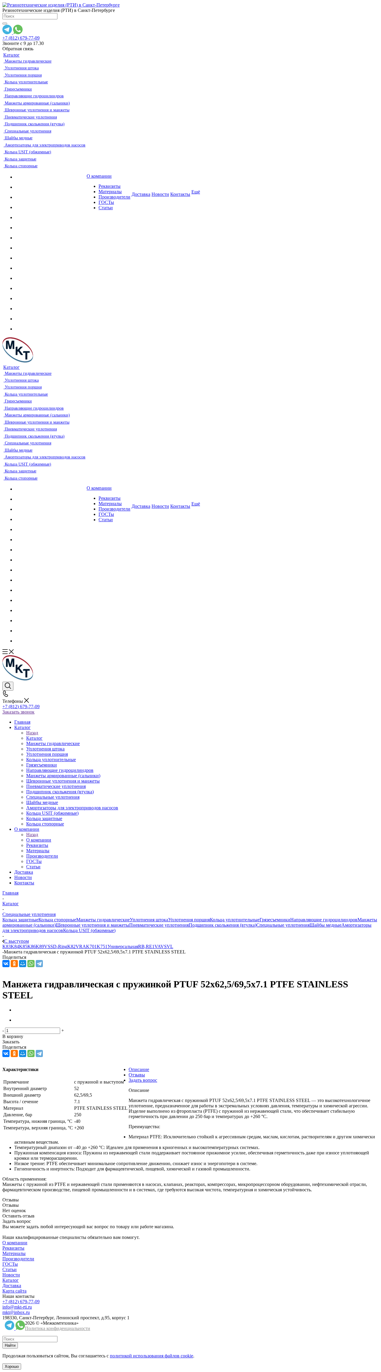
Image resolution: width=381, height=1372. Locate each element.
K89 (40, 946)
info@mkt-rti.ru (17, 1306)
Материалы (14, 1253)
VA (157, 946)
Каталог (34, 738)
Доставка (11, 1285)
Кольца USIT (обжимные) (89, 930)
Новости (11, 1274)
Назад (32, 732)
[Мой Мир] (22, 963)
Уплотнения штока (149, 919)
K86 (31, 946)
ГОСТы (10, 1264)
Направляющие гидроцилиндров (323, 919)
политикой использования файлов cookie (151, 1355)
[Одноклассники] (14, 963)
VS (163, 946)
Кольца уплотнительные (235, 919)
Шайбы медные (325, 925)
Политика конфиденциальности (57, 1328)
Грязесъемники (275, 919)
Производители (18, 1258)
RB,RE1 (146, 946)
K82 (71, 946)
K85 (23, 946)
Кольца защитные (20, 919)
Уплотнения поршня (189, 919)
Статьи (9, 1269)
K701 (91, 946)
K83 (6, 946)
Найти (10, 1345)
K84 (15, 946)
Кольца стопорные (57, 919)
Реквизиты (13, 1248)
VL (170, 946)
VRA (81, 946)
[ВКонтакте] (6, 963)
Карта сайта (14, 1290)
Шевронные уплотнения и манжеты (92, 925)
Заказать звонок (18, 711)
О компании (38, 839)
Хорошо (12, 1366)
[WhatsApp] (31, 963)
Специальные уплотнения (283, 925)
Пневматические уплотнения (159, 925)
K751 (102, 946)
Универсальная (122, 946)
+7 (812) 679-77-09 (21, 37)
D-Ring (60, 946)
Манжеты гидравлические (103, 919)
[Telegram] (39, 963)
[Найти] (4, 23)
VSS (48, 946)
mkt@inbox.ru (16, 1312)
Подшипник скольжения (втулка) (222, 925)
